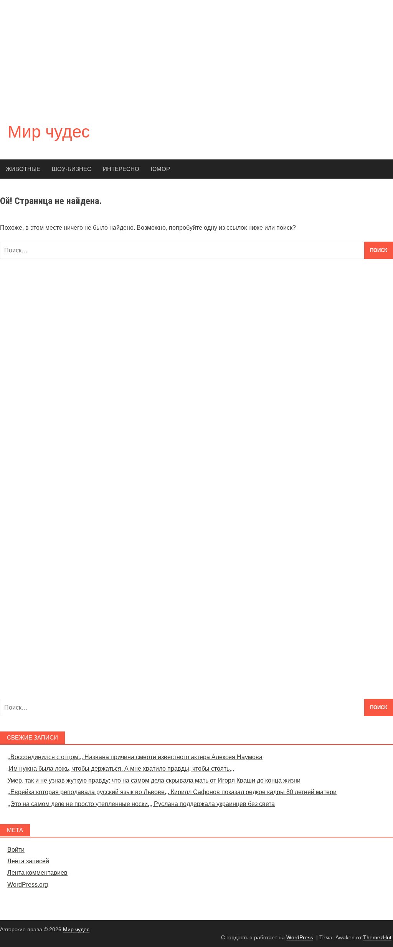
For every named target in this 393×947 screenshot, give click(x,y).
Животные (23, 169)
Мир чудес (49, 131)
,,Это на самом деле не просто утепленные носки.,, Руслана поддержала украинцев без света (141, 804)
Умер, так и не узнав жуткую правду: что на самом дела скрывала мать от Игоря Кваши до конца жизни (154, 780)
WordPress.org (27, 884)
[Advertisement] (196, 54)
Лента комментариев (37, 872)
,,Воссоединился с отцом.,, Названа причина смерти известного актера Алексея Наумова (135, 757)
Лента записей (28, 861)
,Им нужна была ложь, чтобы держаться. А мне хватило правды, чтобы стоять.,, (120, 768)
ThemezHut (377, 937)
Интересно (121, 169)
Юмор (160, 169)
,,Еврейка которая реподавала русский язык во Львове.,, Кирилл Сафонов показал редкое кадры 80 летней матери (172, 792)
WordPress (299, 937)
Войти (16, 849)
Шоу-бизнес (71, 169)
